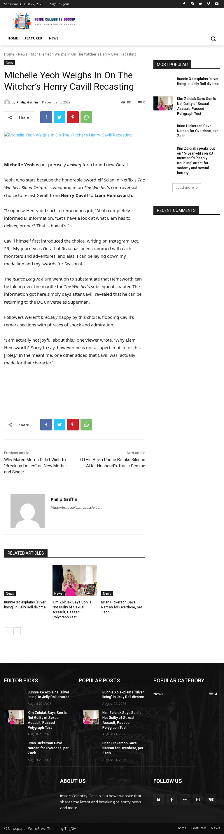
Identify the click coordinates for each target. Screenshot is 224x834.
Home (9, 54)
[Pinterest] (73, 117)
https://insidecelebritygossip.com (76, 508)
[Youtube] (216, 4)
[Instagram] (192, 4)
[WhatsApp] (86, 117)
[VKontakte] (211, 799)
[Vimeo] (208, 4)
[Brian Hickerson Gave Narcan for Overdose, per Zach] (123, 580)
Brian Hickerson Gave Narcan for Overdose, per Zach (121, 607)
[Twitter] (200, 4)
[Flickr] (185, 799)
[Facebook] (184, 4)
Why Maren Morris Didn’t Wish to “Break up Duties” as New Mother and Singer (35, 466)
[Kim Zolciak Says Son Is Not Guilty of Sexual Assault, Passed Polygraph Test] (74, 580)
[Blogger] (158, 799)
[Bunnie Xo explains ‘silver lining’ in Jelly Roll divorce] (26, 580)
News (22, 54)
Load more (185, 187)
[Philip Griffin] (8, 102)
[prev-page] (7, 631)
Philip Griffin (27, 102)
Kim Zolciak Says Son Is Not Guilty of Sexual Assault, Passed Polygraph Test (196, 106)
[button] (213, 38)
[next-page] (17, 631)
